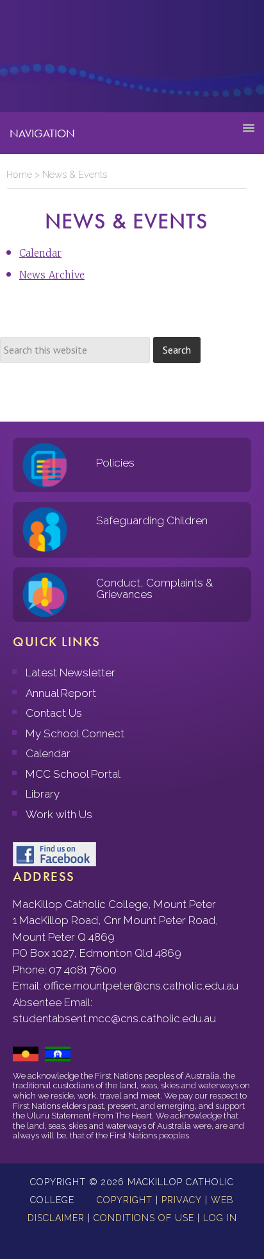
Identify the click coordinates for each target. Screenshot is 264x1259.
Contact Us (54, 713)
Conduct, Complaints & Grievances (154, 588)
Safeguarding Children (152, 520)
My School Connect (75, 733)
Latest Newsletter (70, 672)
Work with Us (59, 814)
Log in (220, 1218)
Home (19, 174)
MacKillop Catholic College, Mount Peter (52, 61)
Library (43, 793)
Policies (115, 462)
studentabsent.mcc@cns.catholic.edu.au (114, 1018)
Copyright (125, 1200)
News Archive (52, 275)
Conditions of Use (144, 1218)
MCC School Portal (73, 773)
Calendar (40, 253)
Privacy (181, 1200)
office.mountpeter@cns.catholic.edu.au (141, 985)
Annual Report (61, 693)
